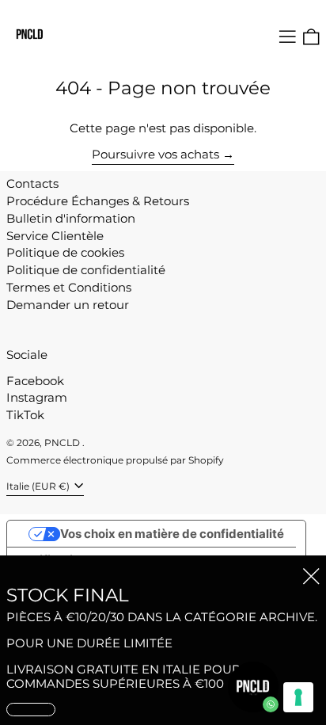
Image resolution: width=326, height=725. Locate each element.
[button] (311, 37)
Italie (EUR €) (39, 486)
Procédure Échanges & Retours (97, 200)
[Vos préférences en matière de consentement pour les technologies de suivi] (298, 697)
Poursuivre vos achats (155, 154)
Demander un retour (67, 304)
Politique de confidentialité (85, 269)
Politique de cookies (65, 252)
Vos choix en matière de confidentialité (172, 533)
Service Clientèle (55, 235)
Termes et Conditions (68, 287)
